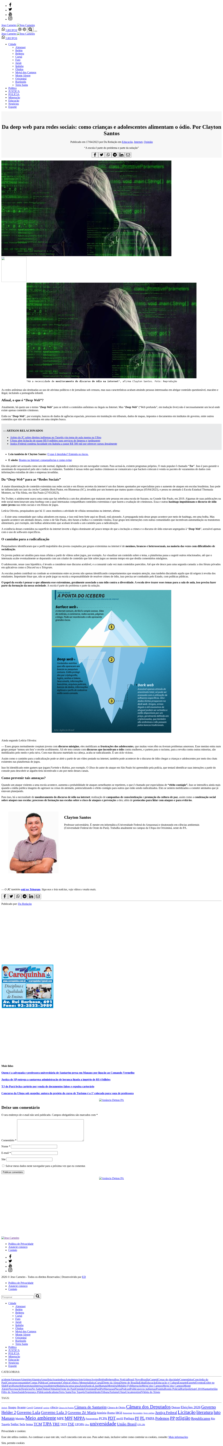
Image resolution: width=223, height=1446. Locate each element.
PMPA (150, 1418)
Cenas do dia (165, 1379)
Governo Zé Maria (82, 1412)
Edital (142, 1382)
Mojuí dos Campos (25, 72)
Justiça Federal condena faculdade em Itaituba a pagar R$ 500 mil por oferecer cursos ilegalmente (63, 443)
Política (12, 88)
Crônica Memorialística (82, 1382)
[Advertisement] (105, 1036)
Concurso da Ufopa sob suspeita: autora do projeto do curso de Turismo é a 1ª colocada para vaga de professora (67, 1093)
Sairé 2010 (197, 1388)
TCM (38, 1424)
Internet (138, 141)
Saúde (21, 1392)
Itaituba (19, 66)
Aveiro (95, 1379)
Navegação (15, 1388)
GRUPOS (11, 30)
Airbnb (4, 1408)
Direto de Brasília (129, 1382)
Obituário (54, 1388)
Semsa (29, 1424)
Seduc (15, 1424)
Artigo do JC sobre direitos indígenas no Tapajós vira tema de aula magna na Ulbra (55, 437)
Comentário (8, 1140)
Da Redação (25, 903)
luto (217, 1412)
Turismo (113, 1392)
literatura (204, 1412)
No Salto (36, 1388)
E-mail (6, 1152)
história (101, 1412)
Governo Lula (28, 1412)
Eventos (199, 1382)
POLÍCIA (14, 94)
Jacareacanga (72, 1385)
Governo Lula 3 (54, 1412)
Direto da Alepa (111, 1382)
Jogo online (149, 1413)
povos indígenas (147, 1388)
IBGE (119, 1412)
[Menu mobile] (35, 31)
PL (142, 1418)
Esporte (12, 106)
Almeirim (26, 1379)
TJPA (47, 1424)
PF (137, 1418)
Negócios (13, 103)
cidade (175, 1379)
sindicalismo (52, 1392)
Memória (112, 1385)
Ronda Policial (172, 1388)
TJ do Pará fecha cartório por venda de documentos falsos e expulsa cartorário (47, 1086)
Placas (117, 1388)
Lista (96, 1385)
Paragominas (92, 1418)
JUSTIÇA (14, 91)
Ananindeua (59, 1379)
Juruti (18, 63)
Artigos (87, 1379)
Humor (16, 1385)
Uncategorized (133, 1392)
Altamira (36, 1379)
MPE (60, 1418)
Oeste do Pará (67, 1388)
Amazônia (46, 1379)
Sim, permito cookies (13, 1442)
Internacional (41, 1385)
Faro (17, 59)
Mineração (14, 97)
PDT (112, 1418)
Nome (5, 1146)
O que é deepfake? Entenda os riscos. (68, 454)
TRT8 (63, 1424)
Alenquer (20, 47)
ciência (54, 1407)
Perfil (103, 1388)
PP (172, 1418)
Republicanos (200, 1418)
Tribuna (105, 1392)
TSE (71, 1424)
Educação (13, 100)
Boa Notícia (121, 1379)
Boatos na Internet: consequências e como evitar (45, 460)
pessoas (110, 1388)
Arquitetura (72, 1379)
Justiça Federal (166, 1412)
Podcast (125, 1388)
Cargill (29, 1407)
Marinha (20, 1418)
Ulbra (87, 1425)
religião (183, 1418)
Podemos (162, 1418)
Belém (18, 50)
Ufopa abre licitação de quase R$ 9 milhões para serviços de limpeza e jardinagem (55, 440)
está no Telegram (30, 889)
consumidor (23, 1382)
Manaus (8, 1418)
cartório (46, 1408)
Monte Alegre (22, 75)
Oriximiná (20, 78)
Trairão (89, 1392)
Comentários (186, 1379)
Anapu (12, 1407)
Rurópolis (20, 81)
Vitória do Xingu (150, 1392)
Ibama (111, 1412)
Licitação (187, 1412)
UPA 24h (141, 1424)
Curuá (18, 56)
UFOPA (79, 1424)
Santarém (208, 1388)
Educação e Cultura (167, 1382)
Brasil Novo (134, 1379)
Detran (175, 1407)
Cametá (153, 1379)
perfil (119, 1418)
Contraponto (54, 1382)
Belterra (19, 53)
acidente (5, 1379)
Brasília (145, 1379)
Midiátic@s (123, 1385)
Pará (97, 1388)
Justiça (89, 1385)
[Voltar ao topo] (3, 1427)
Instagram (127, 1413)
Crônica (65, 1382)
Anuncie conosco (18, 1246)
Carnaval (38, 1407)
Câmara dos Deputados (148, 1406)
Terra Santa (21, 84)
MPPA (79, 1418)
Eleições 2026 (191, 1407)
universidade (103, 1423)
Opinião (148, 141)
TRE (56, 1424)
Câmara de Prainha (66, 1408)
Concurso (11, 1382)
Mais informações (178, 1437)
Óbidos (19, 69)
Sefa (22, 1424)
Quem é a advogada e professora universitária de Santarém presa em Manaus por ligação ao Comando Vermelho (67, 1072)
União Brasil (127, 1424)
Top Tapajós (78, 1392)
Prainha (160, 1388)
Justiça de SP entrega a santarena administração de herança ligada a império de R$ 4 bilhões (55, 1079)
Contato (12, 1250)
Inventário (138, 1413)
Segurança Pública (35, 1392)
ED (84, 1276)
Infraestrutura (27, 1385)
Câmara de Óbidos (116, 1407)
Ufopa (121, 1392)
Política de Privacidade (20, 1243)
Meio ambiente (40, 1418)
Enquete (182, 1382)
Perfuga (129, 1418)
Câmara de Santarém (90, 1407)
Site (3, 1159)
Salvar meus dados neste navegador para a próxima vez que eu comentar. (46, 1165)
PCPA (103, 1418)
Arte (80, 1379)
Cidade (12, 44)
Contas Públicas (38, 1382)
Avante (21, 1407)
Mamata (103, 1385)
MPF (69, 1418)
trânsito (97, 1392)
